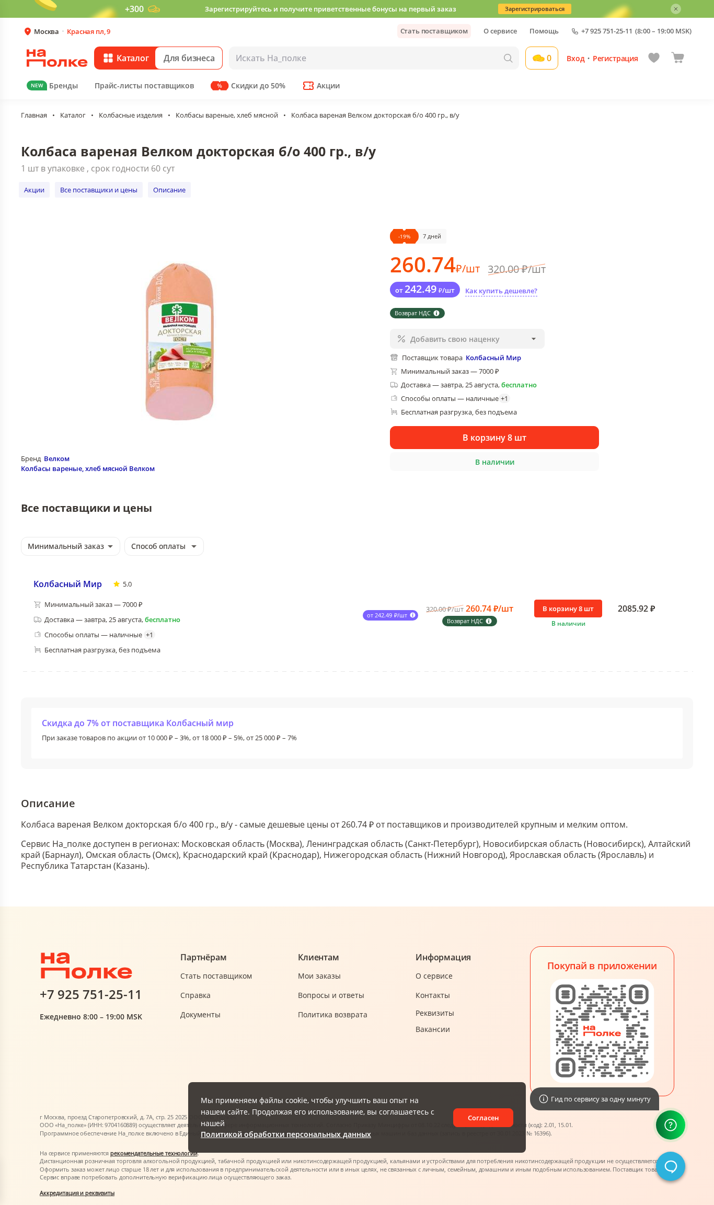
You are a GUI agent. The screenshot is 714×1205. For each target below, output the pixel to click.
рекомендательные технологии (154, 1153)
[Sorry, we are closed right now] (670, 1166)
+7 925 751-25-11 (606, 31)
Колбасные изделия (131, 115)
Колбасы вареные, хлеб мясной (227, 115)
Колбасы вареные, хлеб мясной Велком (88, 468)
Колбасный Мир (67, 584)
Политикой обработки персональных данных (286, 1134)
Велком (57, 458)
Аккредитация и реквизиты (77, 1193)
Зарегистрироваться (535, 9)
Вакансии (433, 1029)
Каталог (73, 115)
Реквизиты (435, 1013)
